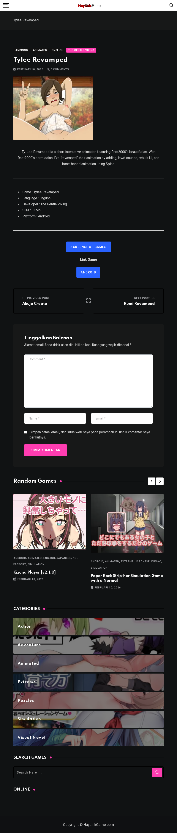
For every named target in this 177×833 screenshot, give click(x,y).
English (49, 558)
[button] (151, 481)
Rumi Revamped (139, 304)
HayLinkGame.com (99, 824)
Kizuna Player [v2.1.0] (34, 572)
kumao (156, 561)
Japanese (64, 558)
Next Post (142, 298)
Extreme (127, 561)
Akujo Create (34, 304)
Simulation (36, 564)
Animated (35, 558)
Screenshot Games (89, 247)
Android (88, 272)
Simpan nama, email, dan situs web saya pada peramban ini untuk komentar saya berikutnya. (90, 434)
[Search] (171, 5)
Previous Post (38, 298)
